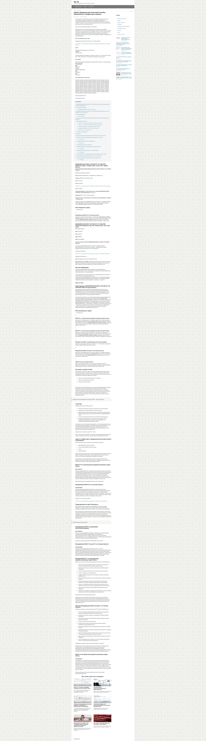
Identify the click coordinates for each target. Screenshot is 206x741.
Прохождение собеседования (123, 26)
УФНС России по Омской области (85, 129)
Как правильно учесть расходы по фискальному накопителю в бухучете (126, 48)
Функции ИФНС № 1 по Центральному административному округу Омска (91, 154)
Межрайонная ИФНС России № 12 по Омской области (89, 128)
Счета (118, 32)
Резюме (119, 30)
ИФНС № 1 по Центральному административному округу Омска (90, 123)
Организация (81, 152)
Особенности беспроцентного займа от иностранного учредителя (124, 65)
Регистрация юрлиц (121, 28)
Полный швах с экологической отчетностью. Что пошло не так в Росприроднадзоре (123, 43)
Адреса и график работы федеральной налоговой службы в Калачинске (91, 135)
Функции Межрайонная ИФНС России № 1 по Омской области (89, 155)
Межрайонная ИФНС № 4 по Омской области (87, 109)
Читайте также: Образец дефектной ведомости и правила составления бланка (91, 501)
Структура (78, 133)
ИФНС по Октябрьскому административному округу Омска (89, 157)
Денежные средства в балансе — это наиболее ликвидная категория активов (124, 77)
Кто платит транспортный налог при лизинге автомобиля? (102, 723)
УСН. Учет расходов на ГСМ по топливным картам (126, 53)
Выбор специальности (121, 18)
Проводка (85, 16)
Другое (118, 20)
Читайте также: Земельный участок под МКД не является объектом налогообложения (92, 186)
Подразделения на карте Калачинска (84, 144)
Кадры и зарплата (121, 22)
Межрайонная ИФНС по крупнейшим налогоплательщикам (89, 126)
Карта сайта (91, 6)
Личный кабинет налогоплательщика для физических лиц (100, 688)
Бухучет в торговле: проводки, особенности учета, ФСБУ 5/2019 (82, 688)
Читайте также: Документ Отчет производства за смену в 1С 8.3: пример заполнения (92, 253)
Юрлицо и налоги (120, 34)
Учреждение (81, 159)
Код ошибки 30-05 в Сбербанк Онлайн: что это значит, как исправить (124, 61)
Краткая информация (80, 114)
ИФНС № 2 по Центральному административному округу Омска (90, 124)
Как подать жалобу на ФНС (81, 131)
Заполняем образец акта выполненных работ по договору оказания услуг (102, 705)
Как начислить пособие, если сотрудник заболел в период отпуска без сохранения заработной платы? (81, 724)
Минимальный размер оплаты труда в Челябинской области (125, 38)
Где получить (81, 139)
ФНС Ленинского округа (81, 107)
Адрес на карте (81, 116)
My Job (76, 2)
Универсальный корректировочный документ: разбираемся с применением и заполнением (82, 705)
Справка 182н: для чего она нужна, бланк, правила (126, 73)
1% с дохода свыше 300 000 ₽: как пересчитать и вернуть (123, 69)
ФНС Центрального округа (81, 121)
